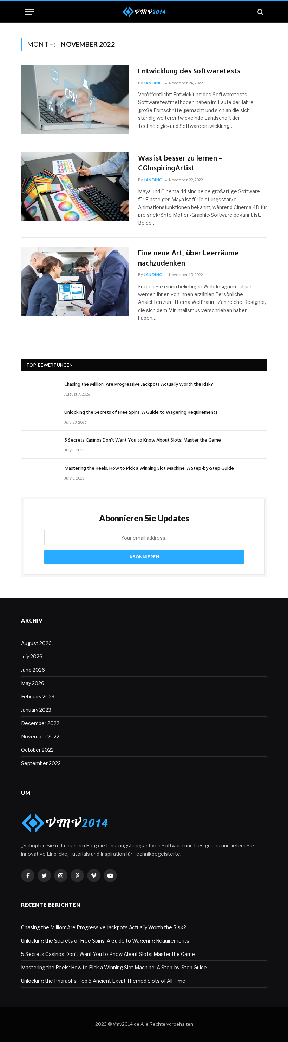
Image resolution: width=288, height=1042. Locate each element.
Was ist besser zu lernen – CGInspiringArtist (180, 164)
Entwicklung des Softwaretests (189, 72)
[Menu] (29, 12)
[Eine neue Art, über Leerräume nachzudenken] (75, 281)
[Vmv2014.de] (144, 11)
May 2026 (32, 683)
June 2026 (33, 670)
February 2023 (37, 696)
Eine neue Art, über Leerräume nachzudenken (188, 259)
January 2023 (36, 710)
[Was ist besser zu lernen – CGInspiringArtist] (75, 186)
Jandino (153, 82)
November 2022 (40, 737)
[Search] (259, 12)
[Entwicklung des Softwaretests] (75, 99)
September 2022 (41, 763)
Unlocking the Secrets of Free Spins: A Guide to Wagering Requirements (140, 412)
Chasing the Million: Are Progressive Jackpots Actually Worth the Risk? (138, 384)
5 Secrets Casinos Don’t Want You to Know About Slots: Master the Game (142, 440)
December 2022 (40, 723)
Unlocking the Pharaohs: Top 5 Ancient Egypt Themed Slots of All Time (103, 981)
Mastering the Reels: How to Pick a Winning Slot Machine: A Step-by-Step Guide (149, 468)
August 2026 (36, 643)
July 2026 (31, 656)
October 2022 (37, 750)
